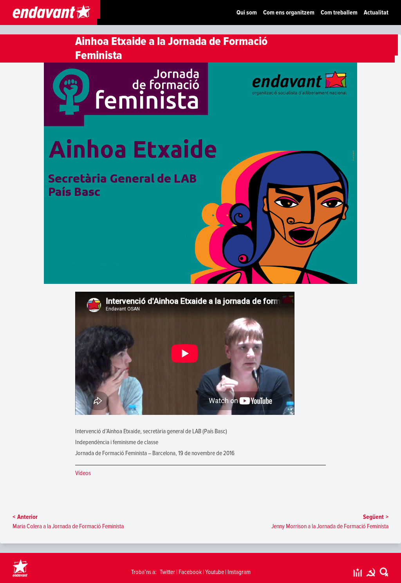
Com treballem (339, 12)
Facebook (190, 572)
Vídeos (83, 473)
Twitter (167, 572)
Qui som (247, 12)
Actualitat (376, 12)
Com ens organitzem (288, 12)
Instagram (239, 572)
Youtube (214, 572)
